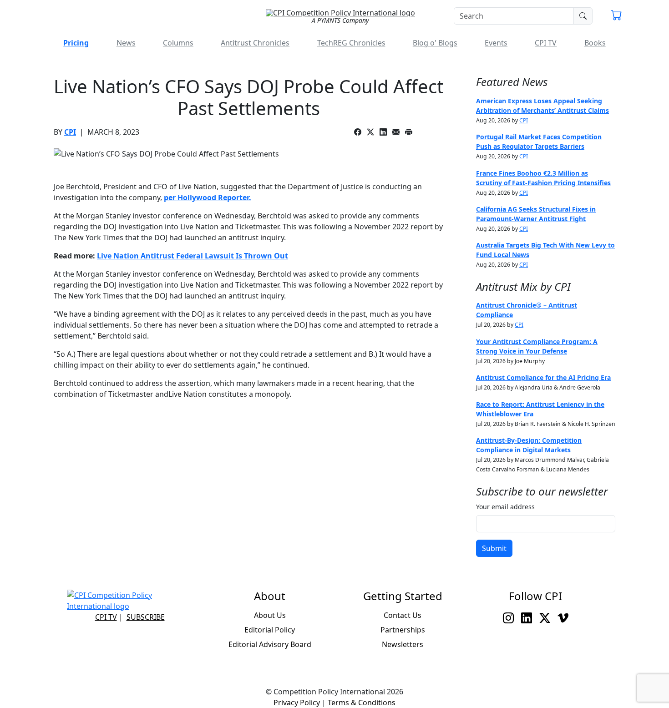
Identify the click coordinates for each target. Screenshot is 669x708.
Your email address (505, 506)
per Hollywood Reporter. (207, 197)
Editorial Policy (269, 630)
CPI (70, 132)
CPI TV (546, 43)
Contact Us (402, 615)
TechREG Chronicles (351, 43)
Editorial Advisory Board (269, 644)
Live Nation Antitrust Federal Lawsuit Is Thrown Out (192, 256)
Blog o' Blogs (435, 43)
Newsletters (402, 644)
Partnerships (402, 630)
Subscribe (146, 617)
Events (496, 43)
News (126, 43)
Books (595, 43)
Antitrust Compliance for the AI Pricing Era (543, 377)
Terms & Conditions (361, 703)
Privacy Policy (297, 703)
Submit (494, 548)
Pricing (76, 43)
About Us (270, 615)
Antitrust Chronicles (255, 43)
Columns (178, 43)
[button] (616, 16)
